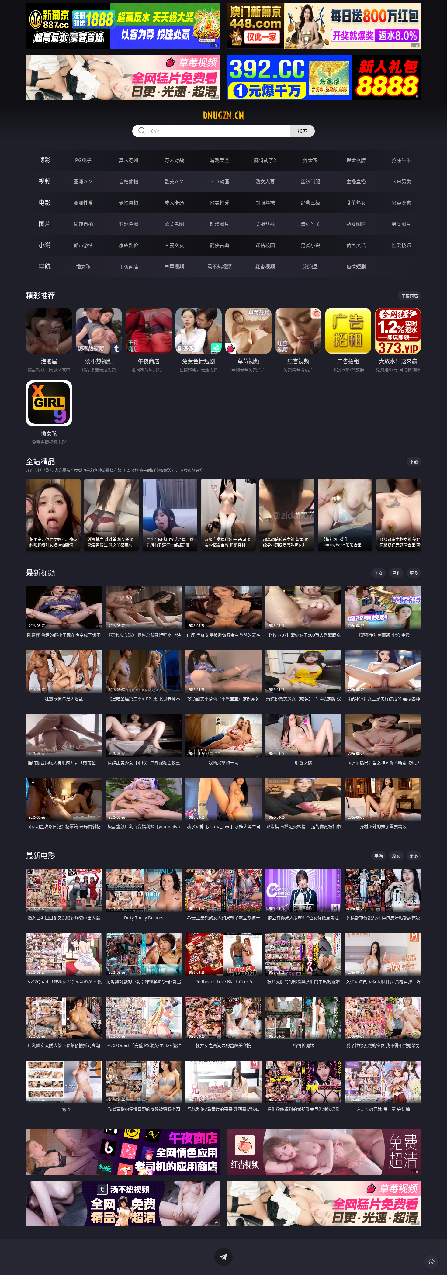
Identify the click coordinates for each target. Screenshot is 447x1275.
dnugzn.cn (223, 115)
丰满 (378, 856)
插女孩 (83, 266)
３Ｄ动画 (219, 181)
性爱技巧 (401, 245)
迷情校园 (265, 245)
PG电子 (83, 160)
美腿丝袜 (265, 224)
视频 (45, 181)
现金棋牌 (356, 160)
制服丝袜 (265, 202)
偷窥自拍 (83, 224)
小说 (45, 245)
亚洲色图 (128, 224)
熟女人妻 (265, 181)
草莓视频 (174, 266)
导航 (45, 266)
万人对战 (174, 160)
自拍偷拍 (128, 181)
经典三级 (310, 202)
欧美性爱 (219, 202)
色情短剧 (356, 266)
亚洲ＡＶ (83, 181)
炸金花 (310, 160)
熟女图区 (356, 224)
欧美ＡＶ (174, 181)
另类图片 (401, 224)
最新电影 (40, 855)
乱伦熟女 (356, 202)
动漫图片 (219, 224)
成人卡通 (174, 202)
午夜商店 (128, 266)
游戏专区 (219, 160)
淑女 (396, 856)
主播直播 (356, 181)
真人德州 (128, 160)
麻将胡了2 (265, 160)
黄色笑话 (356, 245)
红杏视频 (265, 266)
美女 (378, 573)
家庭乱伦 (128, 245)
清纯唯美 (310, 224)
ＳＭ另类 (401, 181)
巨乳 (396, 573)
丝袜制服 (310, 181)
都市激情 (83, 245)
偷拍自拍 (128, 202)
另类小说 (310, 245)
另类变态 (401, 202)
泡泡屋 (310, 266)
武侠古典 (219, 245)
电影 (45, 203)
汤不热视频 (219, 266)
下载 (414, 462)
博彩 (45, 160)
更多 (414, 573)
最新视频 (40, 573)
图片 (45, 224)
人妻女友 (174, 245)
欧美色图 (174, 224)
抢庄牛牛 (401, 160)
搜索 (302, 131)
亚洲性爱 (83, 202)
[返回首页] (431, 1261)
